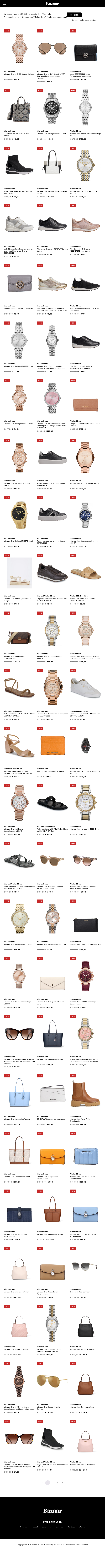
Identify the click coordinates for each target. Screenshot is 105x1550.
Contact (71, 1527)
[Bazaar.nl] (52, 3)
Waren (82, 1527)
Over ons (24, 1527)
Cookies (59, 1527)
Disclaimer (47, 1527)
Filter (75, 15)
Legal (35, 1527)
